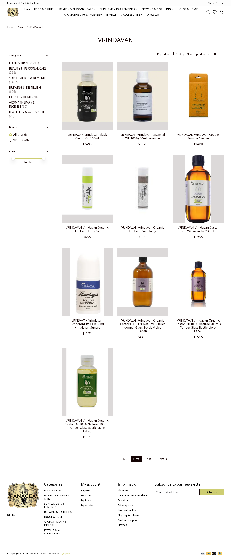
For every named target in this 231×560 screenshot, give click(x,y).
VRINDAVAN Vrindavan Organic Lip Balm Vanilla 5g (142, 229)
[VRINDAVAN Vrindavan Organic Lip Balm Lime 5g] (87, 189)
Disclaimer (124, 500)
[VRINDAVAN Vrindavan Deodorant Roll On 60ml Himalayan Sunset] (87, 282)
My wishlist (87, 505)
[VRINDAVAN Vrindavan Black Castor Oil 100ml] (87, 96)
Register (85, 490)
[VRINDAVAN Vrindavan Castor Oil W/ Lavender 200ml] (198, 189)
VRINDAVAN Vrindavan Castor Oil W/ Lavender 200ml (198, 229)
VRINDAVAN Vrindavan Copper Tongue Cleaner (198, 136)
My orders (87, 495)
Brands (21, 27)
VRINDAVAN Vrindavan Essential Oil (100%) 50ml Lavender (142, 136)
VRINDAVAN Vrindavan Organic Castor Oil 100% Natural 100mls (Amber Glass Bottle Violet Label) (87, 425)
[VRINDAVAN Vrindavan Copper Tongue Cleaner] (198, 96)
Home (26, 9)
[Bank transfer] (203, 553)
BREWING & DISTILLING (25, 87)
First (136, 459)
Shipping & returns (128, 515)
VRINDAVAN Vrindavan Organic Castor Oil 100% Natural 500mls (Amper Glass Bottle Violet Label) (142, 325)
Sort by (180, 54)
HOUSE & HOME (20, 97)
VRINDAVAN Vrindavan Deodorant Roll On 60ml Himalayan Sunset (87, 323)
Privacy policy (125, 505)
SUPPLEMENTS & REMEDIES (28, 78)
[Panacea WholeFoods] (13, 12)
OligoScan (153, 14)
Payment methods (128, 510)
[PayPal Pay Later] (220, 553)
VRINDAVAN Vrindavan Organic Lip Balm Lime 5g (87, 229)
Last (148, 459)
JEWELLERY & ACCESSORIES (27, 112)
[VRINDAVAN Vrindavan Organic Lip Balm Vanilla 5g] (142, 189)
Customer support (128, 520)
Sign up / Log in (215, 3)
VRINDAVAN (21, 140)
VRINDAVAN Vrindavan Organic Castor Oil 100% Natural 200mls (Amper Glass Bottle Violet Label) (198, 325)
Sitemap (122, 525)
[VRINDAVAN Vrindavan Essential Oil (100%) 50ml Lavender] (142, 96)
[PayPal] (208, 553)
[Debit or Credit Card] (214, 553)
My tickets (87, 500)
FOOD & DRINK (19, 63)
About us (123, 490)
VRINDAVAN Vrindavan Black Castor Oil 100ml (87, 136)
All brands (20, 135)
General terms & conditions (133, 495)
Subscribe (211, 492)
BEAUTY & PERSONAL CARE (28, 68)
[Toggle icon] (208, 12)
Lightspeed (65, 553)
